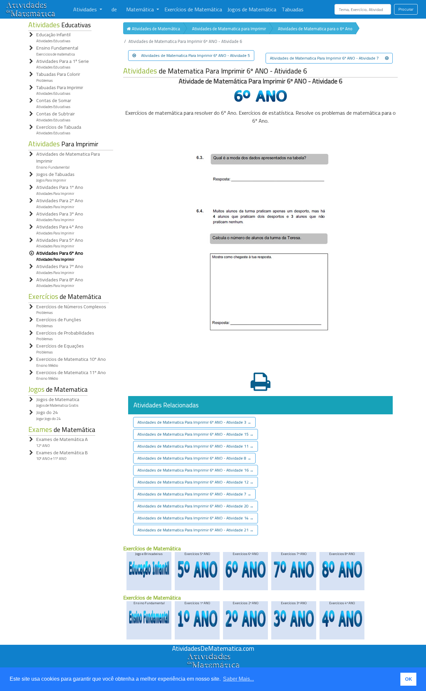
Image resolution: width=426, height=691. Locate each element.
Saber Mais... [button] (238, 679)
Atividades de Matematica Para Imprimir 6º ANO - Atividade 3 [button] (194, 422)
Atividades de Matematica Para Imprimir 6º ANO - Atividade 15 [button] (195, 434)
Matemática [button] (140, 9)
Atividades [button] (85, 9)
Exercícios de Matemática (193, 9)
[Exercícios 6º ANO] (246, 576)
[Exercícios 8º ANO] (342, 576)
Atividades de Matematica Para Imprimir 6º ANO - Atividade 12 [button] (195, 482)
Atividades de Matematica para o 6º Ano (315, 29)
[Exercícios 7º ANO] (294, 576)
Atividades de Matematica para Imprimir (229, 29)
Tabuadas (293, 9)
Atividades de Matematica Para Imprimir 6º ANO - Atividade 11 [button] (195, 446)
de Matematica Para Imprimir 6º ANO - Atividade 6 (215, 71)
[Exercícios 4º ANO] (342, 625)
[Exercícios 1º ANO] (197, 625)
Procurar (405, 9)
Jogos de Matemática (251, 9)
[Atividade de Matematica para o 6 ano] (260, 100)
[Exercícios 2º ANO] (246, 625)
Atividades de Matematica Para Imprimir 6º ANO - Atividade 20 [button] (195, 506)
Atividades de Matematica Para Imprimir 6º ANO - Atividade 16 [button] (195, 470)
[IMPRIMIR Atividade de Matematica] (260, 382)
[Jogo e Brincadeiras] (149, 576)
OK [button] (408, 679)
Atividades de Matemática (155, 29)
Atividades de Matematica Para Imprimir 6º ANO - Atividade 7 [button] (325, 58)
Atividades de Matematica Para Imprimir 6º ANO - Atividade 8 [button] (194, 458)
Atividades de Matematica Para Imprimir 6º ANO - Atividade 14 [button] (195, 518)
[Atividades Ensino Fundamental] (149, 622)
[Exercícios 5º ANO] (197, 576)
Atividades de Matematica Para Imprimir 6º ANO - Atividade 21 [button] (195, 530)
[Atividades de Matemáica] (213, 656)
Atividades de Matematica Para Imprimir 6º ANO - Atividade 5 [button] (195, 55)
